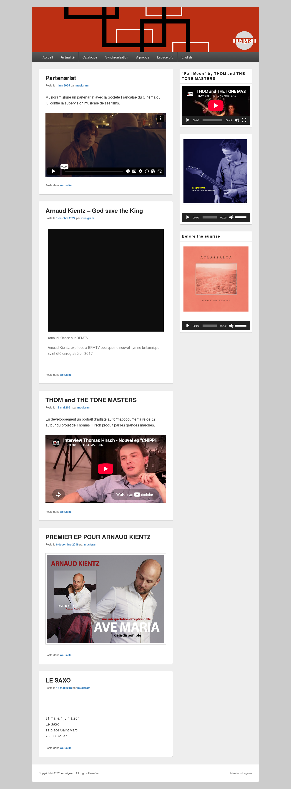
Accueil (48, 57)
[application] (216, 105)
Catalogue (90, 57)
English (186, 57)
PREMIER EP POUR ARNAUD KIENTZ (98, 537)
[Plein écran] (244, 120)
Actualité (68, 57)
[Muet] (237, 120)
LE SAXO (58, 680)
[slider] (241, 217)
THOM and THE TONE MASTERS (91, 400)
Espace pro (165, 57)
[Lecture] (188, 120)
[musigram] (145, 50)
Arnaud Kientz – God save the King (94, 210)
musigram (82, 85)
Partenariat (60, 78)
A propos (142, 57)
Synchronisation (116, 57)
